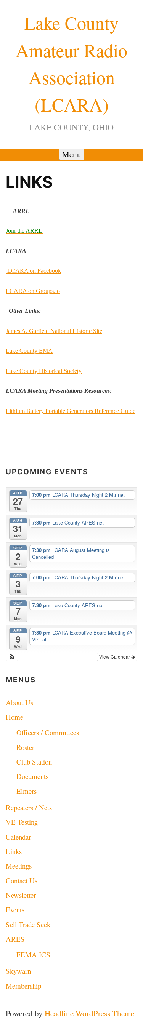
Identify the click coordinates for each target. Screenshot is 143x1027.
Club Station (34, 761)
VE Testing (22, 822)
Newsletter (21, 895)
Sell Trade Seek (28, 924)
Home (14, 716)
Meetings (19, 865)
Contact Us (21, 880)
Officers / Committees (47, 732)
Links (14, 851)
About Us (19, 702)
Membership (23, 985)
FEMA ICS (33, 954)
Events (15, 909)
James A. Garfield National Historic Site (54, 331)
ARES (15, 939)
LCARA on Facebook (33, 270)
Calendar (18, 836)
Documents (32, 776)
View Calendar (115, 656)
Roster (25, 747)
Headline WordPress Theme (89, 1013)
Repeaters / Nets (29, 807)
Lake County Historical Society (44, 371)
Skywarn (18, 971)
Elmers (26, 791)
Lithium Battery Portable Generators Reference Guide (70, 411)
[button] (12, 657)
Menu (71, 154)
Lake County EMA (29, 350)
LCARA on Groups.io (33, 291)
